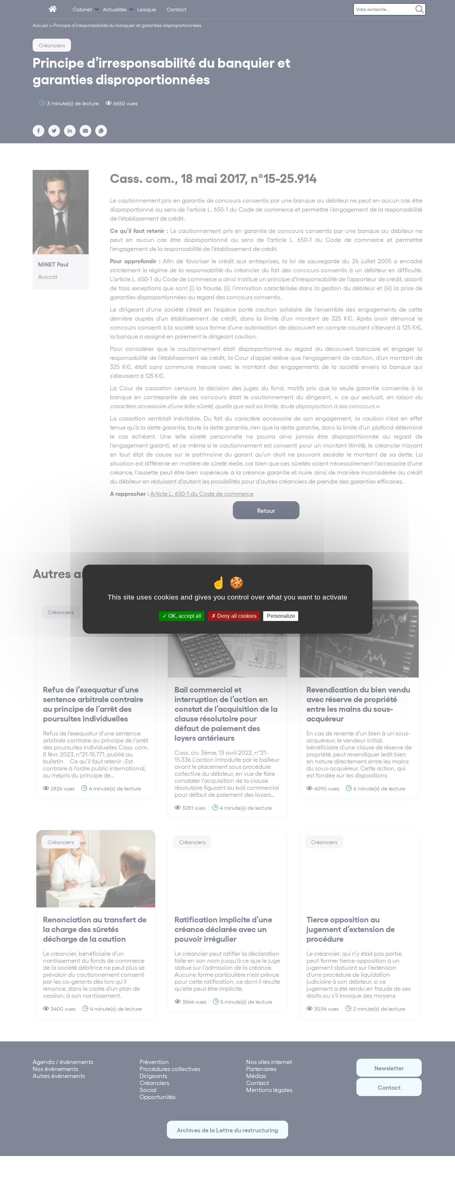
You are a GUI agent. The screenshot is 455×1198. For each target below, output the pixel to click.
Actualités (115, 9)
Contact (177, 9)
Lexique (146, 9)
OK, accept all (184, 616)
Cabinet (82, 9)
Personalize (281, 616)
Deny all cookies (236, 616)
